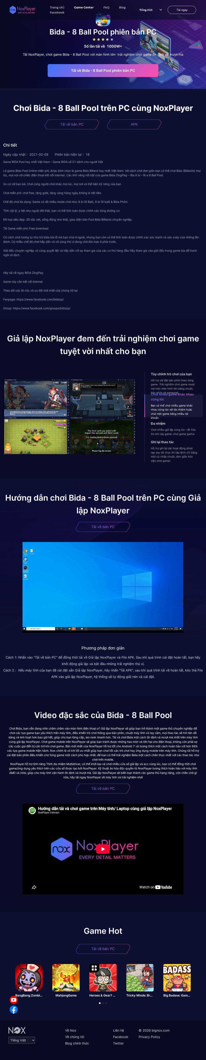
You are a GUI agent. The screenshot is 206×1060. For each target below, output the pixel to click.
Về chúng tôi (74, 1037)
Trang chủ (57, 7)
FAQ (106, 7)
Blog (122, 7)
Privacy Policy (149, 1037)
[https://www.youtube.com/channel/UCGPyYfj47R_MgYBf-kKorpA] (14, 1000)
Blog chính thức (77, 1043)
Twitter (118, 1043)
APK (134, 124)
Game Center (84, 7)
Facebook (57, 12)
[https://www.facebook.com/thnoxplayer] (14, 1010)
